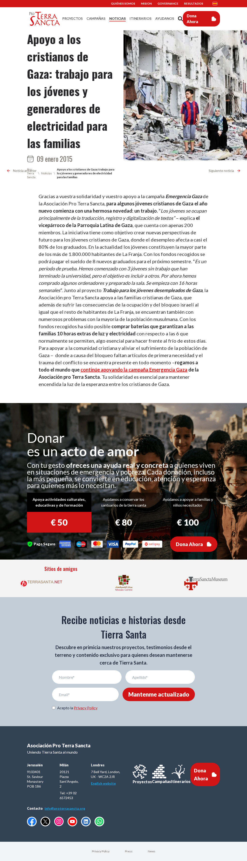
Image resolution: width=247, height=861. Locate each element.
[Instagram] (59, 821)
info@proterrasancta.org (65, 808)
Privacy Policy (85, 707)
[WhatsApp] (99, 821)
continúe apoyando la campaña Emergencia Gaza (134, 369)
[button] (216, 3)
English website (103, 783)
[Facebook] (32, 821)
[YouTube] (72, 821)
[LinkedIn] (86, 821)
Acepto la (77, 707)
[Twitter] (45, 821)
